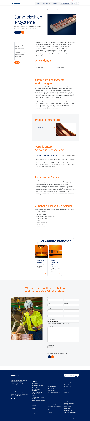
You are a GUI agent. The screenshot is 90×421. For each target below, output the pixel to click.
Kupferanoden (35, 383)
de (74, 3)
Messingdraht (35, 402)
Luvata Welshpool (67, 408)
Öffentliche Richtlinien (68, 386)
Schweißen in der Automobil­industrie (54, 396)
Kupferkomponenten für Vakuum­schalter (37, 390)
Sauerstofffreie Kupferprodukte (38, 400)
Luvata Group (66, 392)
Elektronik (50, 399)
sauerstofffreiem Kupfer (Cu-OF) (61, 159)
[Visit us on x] (17, 399)
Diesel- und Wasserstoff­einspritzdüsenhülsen (37, 393)
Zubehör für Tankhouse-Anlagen (21, 56)
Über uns (50, 412)
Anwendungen (18, 42)
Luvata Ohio (66, 397)
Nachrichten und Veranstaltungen (55, 414)
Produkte (23, 9)
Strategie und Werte (68, 382)
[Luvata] (15, 3)
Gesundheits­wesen (52, 390)
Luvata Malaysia (67, 396)
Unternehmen (51, 410)
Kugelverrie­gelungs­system (37, 385)
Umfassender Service (19, 54)
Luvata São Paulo (67, 401)
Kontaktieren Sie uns (69, 375)
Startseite (16, 9)
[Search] (78, 3)
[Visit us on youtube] (12, 399)
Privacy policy (72, 418)
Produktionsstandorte (19, 48)
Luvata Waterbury (67, 406)
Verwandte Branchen (19, 59)
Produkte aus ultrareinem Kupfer (38, 414)
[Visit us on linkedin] (14, 399)
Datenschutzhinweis (58, 353)
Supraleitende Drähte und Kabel (38, 410)
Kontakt (18, 32)
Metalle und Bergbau (52, 402)
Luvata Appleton (67, 394)
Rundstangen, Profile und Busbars (37, 407)
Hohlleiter (34, 395)
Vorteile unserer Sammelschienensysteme (20, 51)
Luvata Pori (66, 399)
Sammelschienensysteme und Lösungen (21, 45)
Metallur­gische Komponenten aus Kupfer (37, 9)
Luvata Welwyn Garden (68, 410)
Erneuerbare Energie (52, 404)
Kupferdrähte (50, 382)
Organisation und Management (70, 381)
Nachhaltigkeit (67, 384)
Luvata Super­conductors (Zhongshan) (69, 404)
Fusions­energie (51, 401)
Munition (50, 394)
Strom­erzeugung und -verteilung (54, 392)
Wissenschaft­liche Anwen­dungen (54, 406)
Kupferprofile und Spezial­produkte (37, 404)
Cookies (77, 418)
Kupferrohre (34, 412)
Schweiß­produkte (51, 381)
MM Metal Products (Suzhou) (70, 412)
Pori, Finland (39, 127)
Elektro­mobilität (51, 388)
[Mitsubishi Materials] (73, 0)
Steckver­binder (35, 387)
